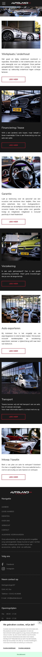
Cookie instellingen (9, 648)
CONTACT (5, 530)
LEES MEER (13, 79)
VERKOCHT (6, 525)
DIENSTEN (5, 516)
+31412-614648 (15, 594)
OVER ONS (6, 521)
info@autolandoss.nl (14, 598)
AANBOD (5, 507)
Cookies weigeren (24, 648)
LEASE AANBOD (8, 511)
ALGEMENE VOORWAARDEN (13, 535)
